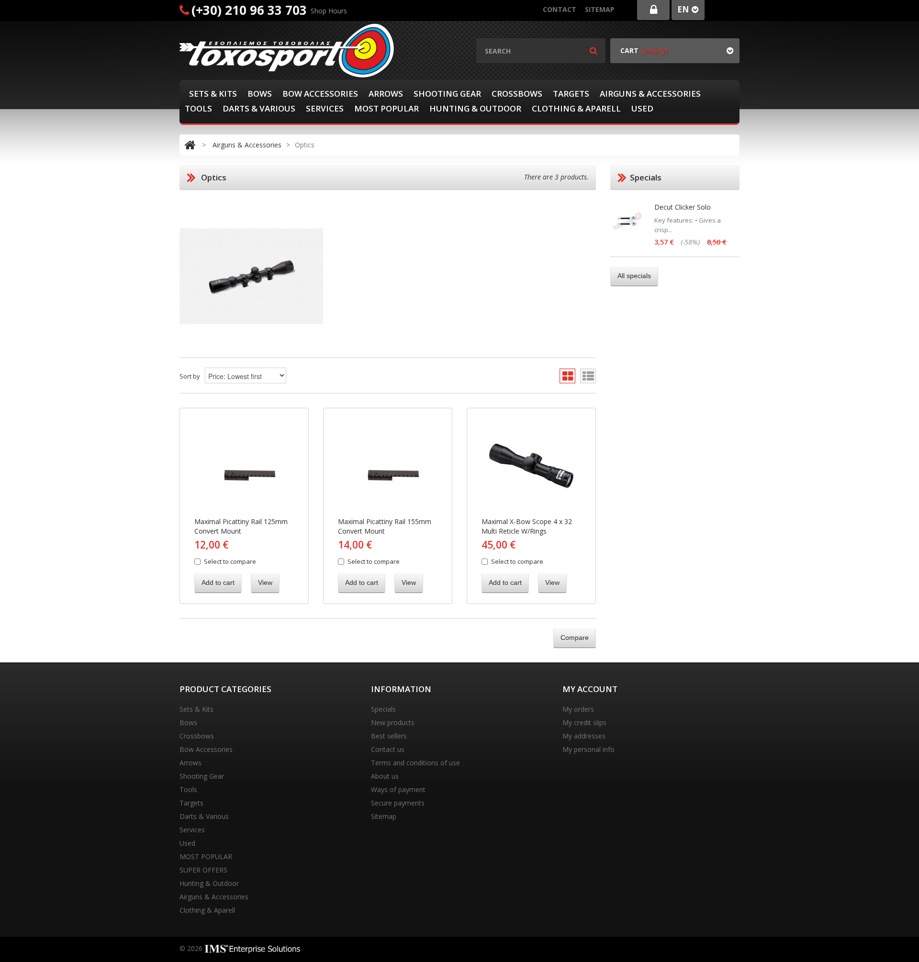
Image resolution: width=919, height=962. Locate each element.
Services (325, 108)
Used (642, 108)
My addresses (583, 735)
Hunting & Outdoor (475, 108)
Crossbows (517, 93)
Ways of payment (398, 789)
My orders (578, 709)
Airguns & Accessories (650, 93)
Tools (198, 108)
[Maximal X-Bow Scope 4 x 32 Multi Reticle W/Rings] (531, 465)
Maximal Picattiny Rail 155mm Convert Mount (384, 526)
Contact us (387, 749)
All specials (634, 276)
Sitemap (600, 9)
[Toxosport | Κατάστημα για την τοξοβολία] (287, 50)
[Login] (653, 10)
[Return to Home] (189, 144)
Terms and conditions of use (415, 762)
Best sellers (389, 735)
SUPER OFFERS (203, 869)
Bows (259, 93)
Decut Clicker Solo (682, 207)
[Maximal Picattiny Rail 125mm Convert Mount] (244, 465)
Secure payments (398, 802)
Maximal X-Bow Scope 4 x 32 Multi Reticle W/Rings (527, 526)
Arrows (386, 93)
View (265, 582)
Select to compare (230, 561)
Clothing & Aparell (576, 108)
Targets (571, 93)
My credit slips (584, 722)
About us (385, 776)
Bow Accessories (320, 93)
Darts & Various (259, 108)
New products (393, 722)
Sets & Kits (213, 93)
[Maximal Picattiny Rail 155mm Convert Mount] (387, 465)
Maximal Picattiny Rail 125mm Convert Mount (241, 526)
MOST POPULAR (386, 108)
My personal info (588, 749)
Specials (383, 709)
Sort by (189, 376)
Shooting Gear (447, 93)
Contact (559, 9)
